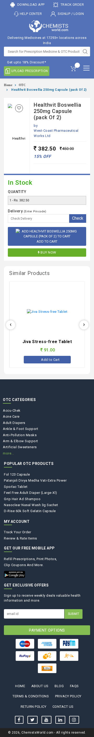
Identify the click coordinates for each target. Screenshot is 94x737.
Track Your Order (17, 532)
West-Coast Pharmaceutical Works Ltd (56, 133)
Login (79, 14)
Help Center (31, 14)
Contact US (63, 707)
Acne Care (11, 416)
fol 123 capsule (17, 474)
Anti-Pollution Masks (20, 435)
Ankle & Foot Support (20, 429)
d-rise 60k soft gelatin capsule (30, 511)
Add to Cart (47, 241)
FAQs (74, 686)
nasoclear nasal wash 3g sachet (31, 505)
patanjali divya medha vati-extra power (35, 480)
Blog (59, 686)
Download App (30, 5)
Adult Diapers (14, 423)
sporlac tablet (15, 487)
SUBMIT (73, 614)
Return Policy (33, 707)
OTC (22, 85)
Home (8, 85)
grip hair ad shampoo (22, 499)
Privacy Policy (68, 696)
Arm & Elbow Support (20, 441)
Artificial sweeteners (20, 447)
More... (8, 453)
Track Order (72, 5)
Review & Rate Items (20, 538)
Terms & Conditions (31, 696)
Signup (64, 14)
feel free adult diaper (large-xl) (30, 493)
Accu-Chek (12, 410)
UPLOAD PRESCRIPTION (29, 71)
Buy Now (48, 252)
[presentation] (10, 324)
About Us (40, 686)
